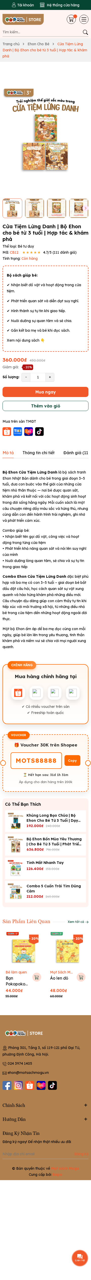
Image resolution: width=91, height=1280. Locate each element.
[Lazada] (41, 1085)
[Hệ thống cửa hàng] (59, 5)
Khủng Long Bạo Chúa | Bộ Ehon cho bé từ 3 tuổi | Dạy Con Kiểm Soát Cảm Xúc (52, 820)
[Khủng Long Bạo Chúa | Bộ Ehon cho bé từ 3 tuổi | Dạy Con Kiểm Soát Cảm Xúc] (16, 821)
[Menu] (83, 19)
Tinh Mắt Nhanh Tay (45, 862)
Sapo (57, 1174)
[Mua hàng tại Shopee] (7, 431)
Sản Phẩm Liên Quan (26, 921)
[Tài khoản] (23, 5)
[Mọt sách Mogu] (23, 19)
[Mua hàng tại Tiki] (18, 431)
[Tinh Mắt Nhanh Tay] (16, 868)
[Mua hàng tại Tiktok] (39, 431)
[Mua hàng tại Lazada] (29, 431)
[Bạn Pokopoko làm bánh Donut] (23, 950)
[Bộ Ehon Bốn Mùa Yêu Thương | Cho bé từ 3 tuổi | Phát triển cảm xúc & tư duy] (16, 844)
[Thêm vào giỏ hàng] (36, 977)
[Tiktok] (52, 1085)
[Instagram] (18, 1085)
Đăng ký (81, 1154)
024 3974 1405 (20, 1063)
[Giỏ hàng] (72, 19)
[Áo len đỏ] (68, 950)
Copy (72, 760)
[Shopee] (29, 1085)
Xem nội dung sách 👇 (26, 340)
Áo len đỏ (59, 978)
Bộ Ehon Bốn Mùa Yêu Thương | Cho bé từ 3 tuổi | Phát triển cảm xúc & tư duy (54, 844)
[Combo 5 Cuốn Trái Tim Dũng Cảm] (16, 891)
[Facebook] (7, 1085)
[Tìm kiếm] (85, 32)
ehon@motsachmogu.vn (28, 1072)
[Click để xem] (45, 132)
